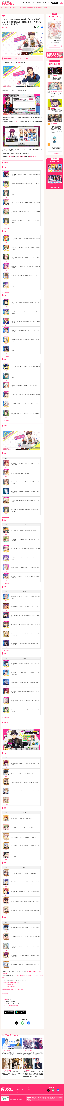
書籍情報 (39, 2)
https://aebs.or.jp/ (53, 1099)
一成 (6, 279)
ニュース (25, 2)
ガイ (6, 417)
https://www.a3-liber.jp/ (13, 1005)
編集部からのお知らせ (32, 1092)
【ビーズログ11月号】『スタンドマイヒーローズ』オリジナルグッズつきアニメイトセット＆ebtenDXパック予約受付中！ (12, 1053)
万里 (6, 600)
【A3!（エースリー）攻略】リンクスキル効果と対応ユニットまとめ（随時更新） (56, 78)
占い (49, 2)
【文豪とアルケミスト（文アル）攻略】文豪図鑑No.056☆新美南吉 (56, 95)
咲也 (6, 178)
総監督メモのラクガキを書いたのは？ (11, 982)
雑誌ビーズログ (31, 2)
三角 (6, 270)
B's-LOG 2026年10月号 (55, 41)
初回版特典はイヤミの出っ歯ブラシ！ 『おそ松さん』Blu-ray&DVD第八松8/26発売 (56, 110)
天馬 (6, 242)
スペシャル (6, 7)
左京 (6, 343)
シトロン (6, 215)
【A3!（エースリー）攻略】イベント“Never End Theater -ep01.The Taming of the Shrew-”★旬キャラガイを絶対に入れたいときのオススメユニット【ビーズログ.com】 (33, 1074)
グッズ (44, 2)
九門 (6, 289)
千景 (6, 224)
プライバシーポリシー (21, 1098)
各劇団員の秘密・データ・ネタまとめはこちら (13, 989)
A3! (10, 7)
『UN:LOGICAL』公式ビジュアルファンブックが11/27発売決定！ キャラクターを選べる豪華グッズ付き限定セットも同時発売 (33, 1053)
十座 (6, 315)
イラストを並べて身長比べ (9, 987)
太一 (6, 325)
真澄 (6, 187)
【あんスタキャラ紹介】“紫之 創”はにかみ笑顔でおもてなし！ (56, 149)
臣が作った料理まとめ (8, 985)
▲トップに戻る (5, 228)
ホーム (2, 7)
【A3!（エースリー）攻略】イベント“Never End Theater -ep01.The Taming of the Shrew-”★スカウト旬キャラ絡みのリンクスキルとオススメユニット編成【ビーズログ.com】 (56, 128)
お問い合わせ (12, 1098)
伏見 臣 (19, 62)
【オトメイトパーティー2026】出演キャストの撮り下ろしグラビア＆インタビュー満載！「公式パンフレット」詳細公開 (11, 1073)
